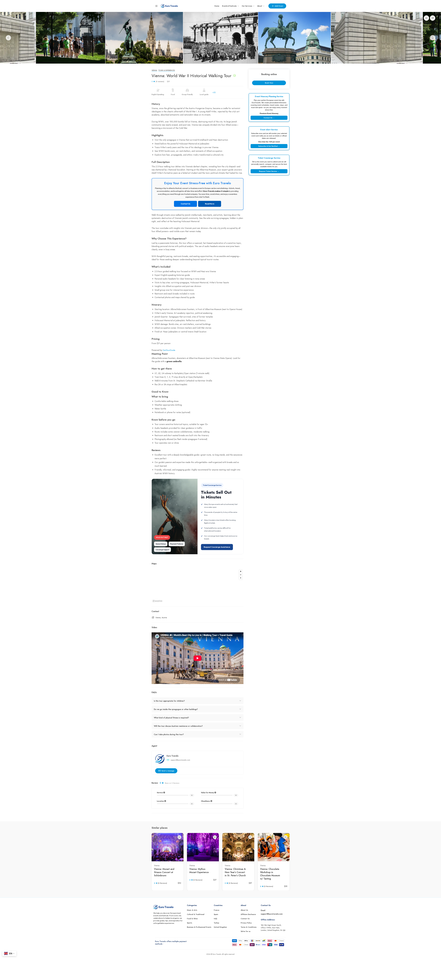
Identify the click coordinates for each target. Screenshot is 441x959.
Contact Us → (269, 118)
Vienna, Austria (161, 617)
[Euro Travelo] (169, 5)
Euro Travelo (172, 755)
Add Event (279, 6)
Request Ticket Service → (269, 171)
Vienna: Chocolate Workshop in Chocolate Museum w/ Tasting (270, 873)
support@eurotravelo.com (180, 760)
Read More (209, 204)
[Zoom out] (240, 574)
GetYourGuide (169, 350)
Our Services (247, 6)
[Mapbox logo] (157, 601)
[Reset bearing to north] (240, 578)
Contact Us (185, 204)
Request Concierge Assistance (217, 547)
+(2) (214, 92)
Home (216, 6)
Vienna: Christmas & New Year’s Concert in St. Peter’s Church (235, 872)
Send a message (167, 771)
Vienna (154, 70)
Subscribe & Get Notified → (269, 146)
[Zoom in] (240, 571)
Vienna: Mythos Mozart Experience (199, 870)
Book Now (269, 83)
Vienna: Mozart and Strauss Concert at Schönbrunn (164, 872)
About (259, 6)
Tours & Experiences (166, 70)
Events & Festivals (229, 6)
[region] (197, 586)
